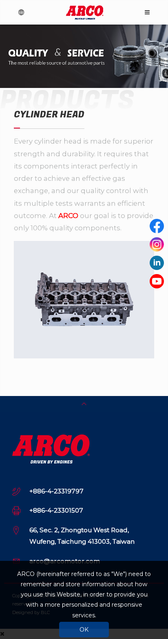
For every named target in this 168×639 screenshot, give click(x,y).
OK (84, 629)
